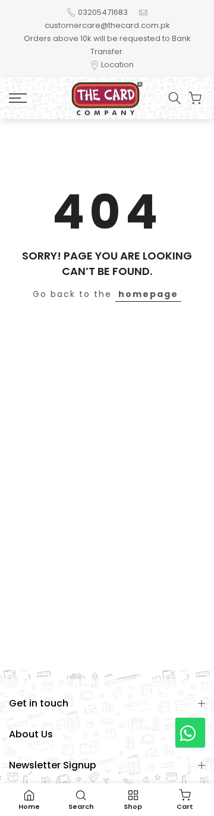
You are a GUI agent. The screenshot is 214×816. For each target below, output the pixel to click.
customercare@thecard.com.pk (107, 25)
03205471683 (103, 12)
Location (117, 64)
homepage (148, 294)
